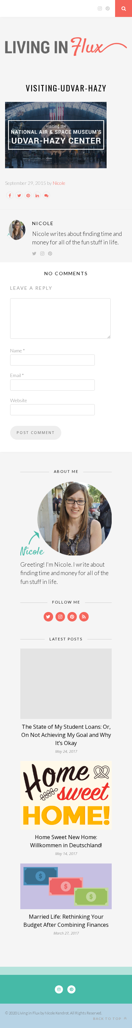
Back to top (108, 1018)
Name (17, 350)
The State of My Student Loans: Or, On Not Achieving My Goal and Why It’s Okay (66, 735)
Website (18, 400)
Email (17, 375)
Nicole (59, 183)
